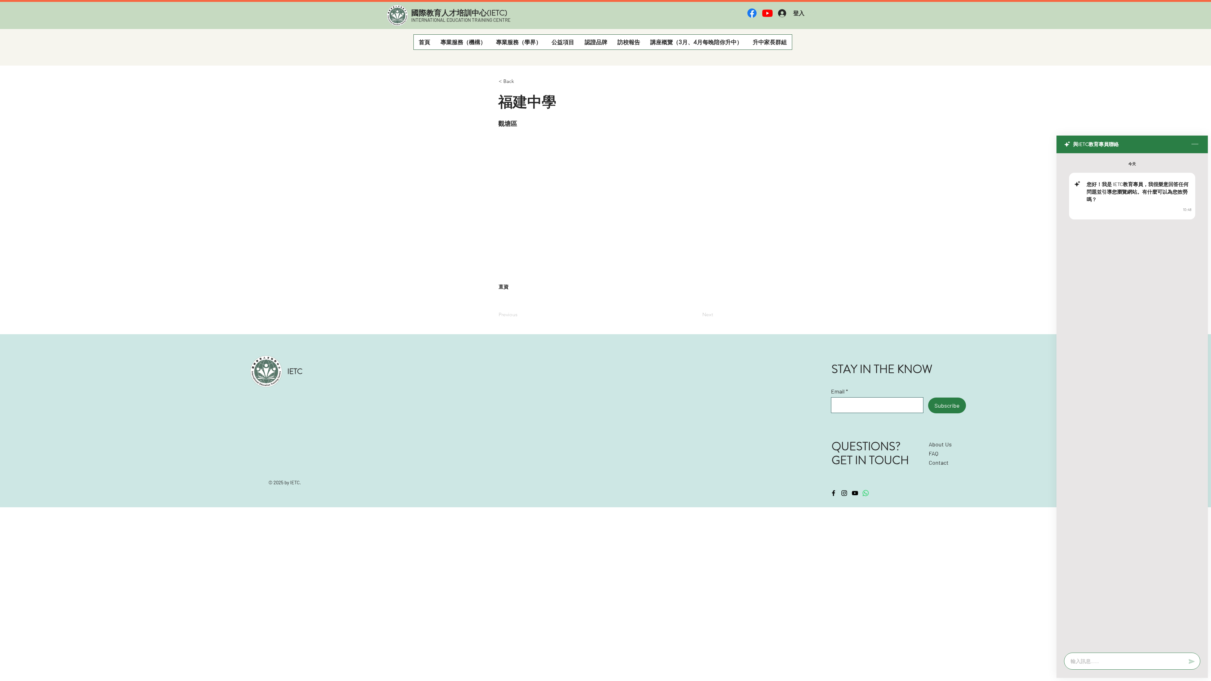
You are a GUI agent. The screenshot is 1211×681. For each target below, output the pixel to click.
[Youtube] (767, 13)
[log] (1132, 401)
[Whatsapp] (865, 493)
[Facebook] (752, 13)
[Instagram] (844, 493)
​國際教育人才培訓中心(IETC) (459, 13)
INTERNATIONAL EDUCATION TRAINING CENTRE (461, 20)
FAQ (933, 453)
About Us (940, 444)
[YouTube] (855, 493)
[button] (463, 42)
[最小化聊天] (1195, 144)
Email (838, 391)
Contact (939, 462)
